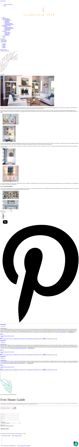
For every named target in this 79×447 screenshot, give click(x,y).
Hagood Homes (3, 324)
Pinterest (4, 47)
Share (2, 336)
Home (4, 17)
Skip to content (3, 0)
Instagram (4, 43)
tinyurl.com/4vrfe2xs (63, 332)
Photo (3, 334)
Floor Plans (7, 21)
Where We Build (7, 29)
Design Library (7, 30)
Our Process (5, 26)
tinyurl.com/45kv (3, 363)
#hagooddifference (23, 348)
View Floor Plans (5, 18)
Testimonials (7, 34)
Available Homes (8, 20)
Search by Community (8, 23)
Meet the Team (7, 32)
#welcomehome (12, 348)
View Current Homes (6, 19)
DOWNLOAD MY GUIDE (5, 428)
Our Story (4, 31)
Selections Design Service (9, 28)
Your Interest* (2, 422)
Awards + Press (7, 33)
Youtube (4, 46)
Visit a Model (7, 22)
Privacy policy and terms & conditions (23, 445)
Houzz (4, 45)
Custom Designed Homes (9, 24)
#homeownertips (21, 363)
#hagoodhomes (17, 348)
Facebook (4, 44)
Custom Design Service (7, 25)
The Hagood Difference (9, 27)
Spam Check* (2, 424)
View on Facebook (7, 335)
